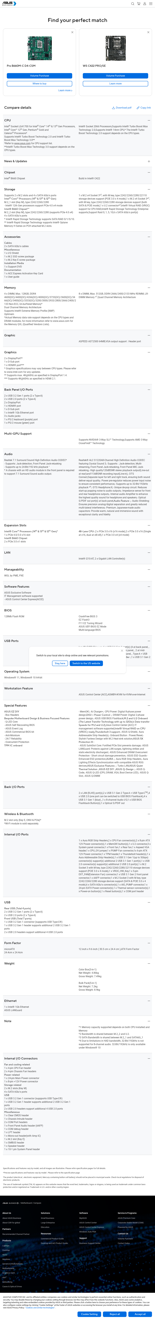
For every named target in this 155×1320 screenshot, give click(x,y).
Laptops (5, 1246)
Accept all (140, 1314)
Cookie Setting (89, 1314)
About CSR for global (11, 1223)
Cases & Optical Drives (12, 1286)
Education (45, 1227)
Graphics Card (8, 1273)
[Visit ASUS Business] (11, 1203)
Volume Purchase (125, 1239)
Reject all (115, 1314)
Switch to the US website (86, 663)
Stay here (60, 663)
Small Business (47, 1218)
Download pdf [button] (123, 107)
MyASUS (83, 1218)
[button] (132, 3)
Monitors (6, 1259)
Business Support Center (90, 1243)
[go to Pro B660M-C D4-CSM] (39, 48)
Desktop (6, 1250)
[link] (39, 83)
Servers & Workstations (12, 1264)
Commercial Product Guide (52, 1239)
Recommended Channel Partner (16, 1234)
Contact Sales (124, 1243)
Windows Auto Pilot (87, 1232)
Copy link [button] (145, 107)
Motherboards (8, 1268)
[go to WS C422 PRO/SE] (115, 48)
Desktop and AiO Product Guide (54, 1243)
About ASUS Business (11, 1218)
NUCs (4, 1255)
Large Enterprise (48, 1223)
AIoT (4, 1277)
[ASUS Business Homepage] (9, 3)
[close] (122, 650)
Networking (7, 1282)
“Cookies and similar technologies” (40, 1308)
